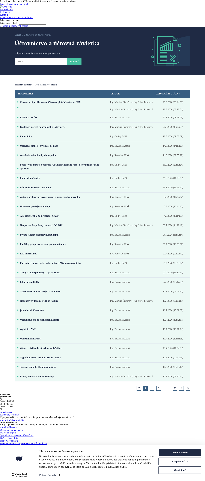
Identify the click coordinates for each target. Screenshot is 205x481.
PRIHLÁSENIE (8, 17)
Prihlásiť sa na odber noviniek (14, 4)
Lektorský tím (6, 9)
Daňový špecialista (9, 438)
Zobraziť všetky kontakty (12, 420)
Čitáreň (18, 35)
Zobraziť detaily (47, 475)
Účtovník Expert (8, 432)
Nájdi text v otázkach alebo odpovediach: (37, 53)
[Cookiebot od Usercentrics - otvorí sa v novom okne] (19, 475)
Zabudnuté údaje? (8, 26)
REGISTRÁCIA (24, 17)
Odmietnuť (180, 470)
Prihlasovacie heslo (9, 23)
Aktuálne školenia (8, 427)
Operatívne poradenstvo (11, 430)
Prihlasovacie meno (9, 20)
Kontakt (4, 14)
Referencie (5, 12)
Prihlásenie (23, 26)
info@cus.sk (6, 412)
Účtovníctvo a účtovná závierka (37, 35)
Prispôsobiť (178, 461)
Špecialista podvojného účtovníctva (16, 435)
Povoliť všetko (180, 452)
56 (175, 388)
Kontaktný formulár (9, 414)
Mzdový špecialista (9, 440)
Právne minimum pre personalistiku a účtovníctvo (23, 443)
